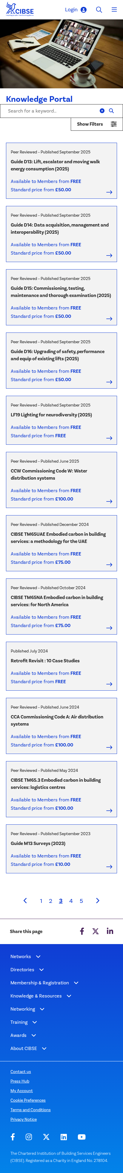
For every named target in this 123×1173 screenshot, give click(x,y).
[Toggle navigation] (114, 10)
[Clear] (102, 111)
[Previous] (25, 901)
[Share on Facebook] (82, 931)
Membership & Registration (39, 983)
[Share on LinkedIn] (110, 931)
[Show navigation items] (38, 956)
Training (18, 1022)
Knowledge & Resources (36, 996)
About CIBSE (23, 1048)
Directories (22, 969)
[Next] (97, 901)
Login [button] (71, 10)
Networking (22, 1009)
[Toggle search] (99, 10)
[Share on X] (95, 931)
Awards (18, 1035)
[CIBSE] (20, 10)
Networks (20, 956)
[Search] (111, 111)
